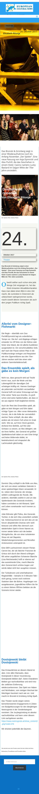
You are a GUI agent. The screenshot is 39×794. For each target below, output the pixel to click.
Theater (9, 26)
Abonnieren (19, 768)
